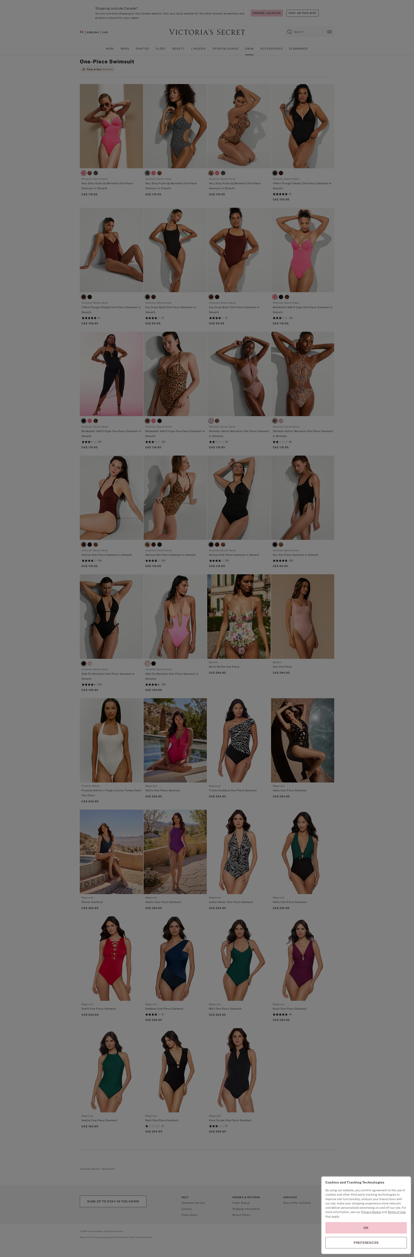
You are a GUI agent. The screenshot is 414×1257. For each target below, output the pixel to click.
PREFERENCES (366, 1243)
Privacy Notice (371, 1212)
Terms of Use (396, 1212)
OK (366, 1228)
